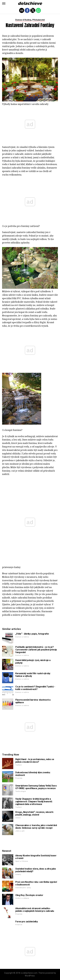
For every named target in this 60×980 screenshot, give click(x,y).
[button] (3, 3)
